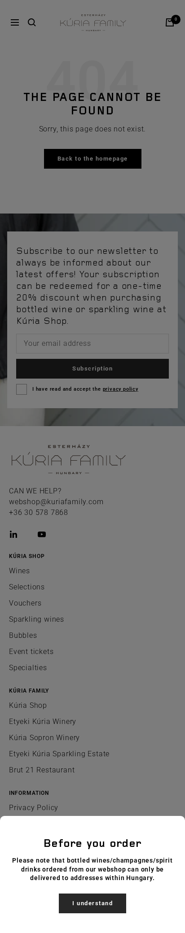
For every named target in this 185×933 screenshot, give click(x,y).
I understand (92, 903)
